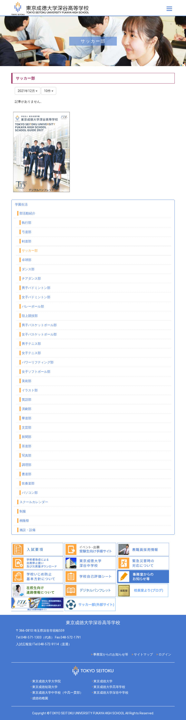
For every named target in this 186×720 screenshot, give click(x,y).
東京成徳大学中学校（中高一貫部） (57, 692)
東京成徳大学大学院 (46, 681)
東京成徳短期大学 (45, 687)
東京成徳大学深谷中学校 (110, 692)
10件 (47, 91)
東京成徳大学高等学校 (109, 687)
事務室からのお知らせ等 (110, 654)
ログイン (165, 654)
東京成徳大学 (103, 681)
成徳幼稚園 (40, 698)
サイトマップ (143, 654)
